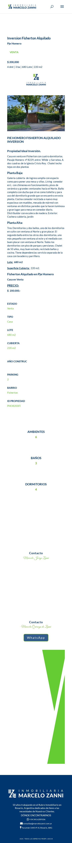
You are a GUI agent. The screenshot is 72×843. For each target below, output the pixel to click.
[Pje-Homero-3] (36, 131)
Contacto (36, 553)
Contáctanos (36, 689)
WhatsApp (36, 637)
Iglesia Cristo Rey (36, 163)
